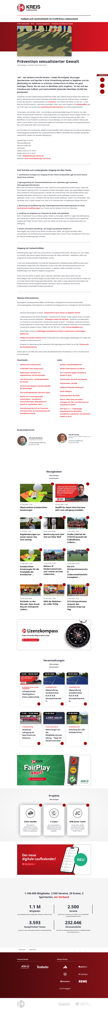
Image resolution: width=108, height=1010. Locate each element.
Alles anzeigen (54, 475)
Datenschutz (32, 949)
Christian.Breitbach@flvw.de (37, 443)
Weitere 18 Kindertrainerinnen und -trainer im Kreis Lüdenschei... (53, 570)
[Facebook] (19, 70)
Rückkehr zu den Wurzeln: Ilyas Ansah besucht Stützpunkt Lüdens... (30, 605)
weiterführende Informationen (52, 107)
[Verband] (102, 91)
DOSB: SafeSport (66, 391)
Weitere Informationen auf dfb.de (72, 369)
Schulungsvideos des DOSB (70, 395)
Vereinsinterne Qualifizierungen (28, 208)
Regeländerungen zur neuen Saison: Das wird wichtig (30, 537)
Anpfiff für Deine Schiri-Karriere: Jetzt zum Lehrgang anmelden (70, 508)
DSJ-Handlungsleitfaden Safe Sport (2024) (35, 393)
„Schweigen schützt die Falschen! (56, 319)
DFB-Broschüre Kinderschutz (30, 365)
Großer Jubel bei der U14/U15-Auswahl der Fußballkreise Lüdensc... (77, 538)
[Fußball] (102, 80)
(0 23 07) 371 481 (74, 443)
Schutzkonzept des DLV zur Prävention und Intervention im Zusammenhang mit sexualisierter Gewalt (35, 410)
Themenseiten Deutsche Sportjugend (73, 379)
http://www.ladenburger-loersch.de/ (37, 158)
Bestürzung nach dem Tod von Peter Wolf (54, 535)
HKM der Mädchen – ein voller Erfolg (53, 602)
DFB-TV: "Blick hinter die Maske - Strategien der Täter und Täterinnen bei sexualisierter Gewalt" (74, 402)
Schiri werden (30, 821)
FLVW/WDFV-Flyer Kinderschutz (31, 369)
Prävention (52, 102)
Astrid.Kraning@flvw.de (76, 441)
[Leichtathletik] (102, 85)
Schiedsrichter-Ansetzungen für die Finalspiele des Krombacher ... (29, 570)
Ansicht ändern (54, 478)
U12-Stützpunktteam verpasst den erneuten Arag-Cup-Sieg (77, 605)
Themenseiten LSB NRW (68, 383)
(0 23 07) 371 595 (34, 444)
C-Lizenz (54, 821)
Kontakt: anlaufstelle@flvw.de (71, 365)
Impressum (22, 949)
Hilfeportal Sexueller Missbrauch (32, 338)
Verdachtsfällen (81, 104)
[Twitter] (24, 70)
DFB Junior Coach (78, 821)
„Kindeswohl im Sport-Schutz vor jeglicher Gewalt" (61, 313)
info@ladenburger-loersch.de (33, 156)
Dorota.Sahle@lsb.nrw (74, 327)
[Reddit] (30, 70)
